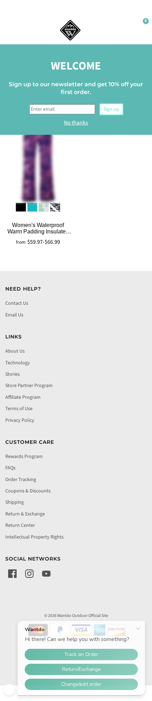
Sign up (111, 109)
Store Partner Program (29, 385)
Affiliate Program (23, 397)
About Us (15, 351)
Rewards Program (24, 456)
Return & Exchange (25, 514)
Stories (12, 374)
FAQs (10, 467)
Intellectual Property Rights (34, 537)
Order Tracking (20, 479)
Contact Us (16, 303)
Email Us (14, 315)
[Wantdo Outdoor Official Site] (70, 30)
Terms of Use (19, 408)
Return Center (20, 525)
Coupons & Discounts (28, 491)
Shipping (14, 502)
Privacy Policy (19, 420)
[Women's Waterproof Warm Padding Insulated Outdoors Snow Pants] (38, 158)
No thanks (76, 123)
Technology (17, 362)
